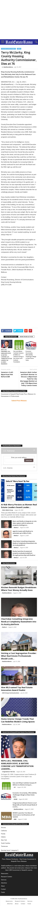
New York (4, 840)
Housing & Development (8, 48)
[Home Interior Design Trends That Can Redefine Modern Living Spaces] (19, 707)
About (3, 886)
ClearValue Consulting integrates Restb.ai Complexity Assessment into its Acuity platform (25, 543)
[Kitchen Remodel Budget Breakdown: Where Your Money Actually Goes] (19, 575)
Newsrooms (4, 873)
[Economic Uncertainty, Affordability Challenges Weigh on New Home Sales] (31, 345)
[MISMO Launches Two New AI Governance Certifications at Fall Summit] (6, 816)
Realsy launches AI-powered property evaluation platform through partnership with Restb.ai (24, 553)
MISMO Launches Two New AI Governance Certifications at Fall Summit (24, 815)
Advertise (4, 883)
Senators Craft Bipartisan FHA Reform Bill (7, 374)
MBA (15, 819)
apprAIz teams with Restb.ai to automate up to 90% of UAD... (23, 532)
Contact (3, 889)
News (19, 48)
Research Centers (6, 876)
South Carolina (5, 843)
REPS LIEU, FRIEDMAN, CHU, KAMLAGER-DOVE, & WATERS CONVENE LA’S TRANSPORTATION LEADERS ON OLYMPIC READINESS (6, 357)
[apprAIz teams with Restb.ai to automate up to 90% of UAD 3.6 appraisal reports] (6, 534)
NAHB (15, 799)
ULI (15, 787)
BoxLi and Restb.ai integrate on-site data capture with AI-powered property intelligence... (25, 523)
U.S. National (8, 451)
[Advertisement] (19, 19)
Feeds (3, 892)
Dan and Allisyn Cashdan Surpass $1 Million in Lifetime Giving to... (25, 784)
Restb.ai (16, 527)
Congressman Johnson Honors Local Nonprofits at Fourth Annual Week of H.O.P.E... (25, 805)
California (4, 830)
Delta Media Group (7, 510)
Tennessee (4, 846)
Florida (3, 834)
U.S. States (8, 468)
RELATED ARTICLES (11, 336)
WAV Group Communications (10, 693)
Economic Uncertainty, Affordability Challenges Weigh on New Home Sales (25, 795)
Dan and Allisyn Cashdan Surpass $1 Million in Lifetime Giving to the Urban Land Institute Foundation (18, 356)
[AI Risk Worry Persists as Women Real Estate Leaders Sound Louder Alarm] (19, 490)
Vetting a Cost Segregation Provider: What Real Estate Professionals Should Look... (19, 656)
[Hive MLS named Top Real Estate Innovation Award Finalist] (19, 675)
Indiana (3, 837)
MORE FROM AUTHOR (26, 336)
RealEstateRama (8, 67)
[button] (34, 42)
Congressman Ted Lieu (8, 771)
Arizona (3, 827)
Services (3, 880)
